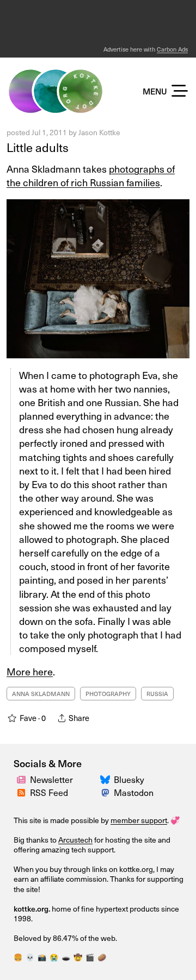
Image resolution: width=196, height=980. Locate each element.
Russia (157, 694)
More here (30, 671)
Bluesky (129, 779)
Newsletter (51, 779)
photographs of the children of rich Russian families (91, 175)
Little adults (38, 147)
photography (108, 694)
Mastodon (134, 792)
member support (139, 820)
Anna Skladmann (41, 694)
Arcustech (75, 839)
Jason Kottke (99, 132)
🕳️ (66, 957)
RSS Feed (49, 792)
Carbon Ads (172, 49)
